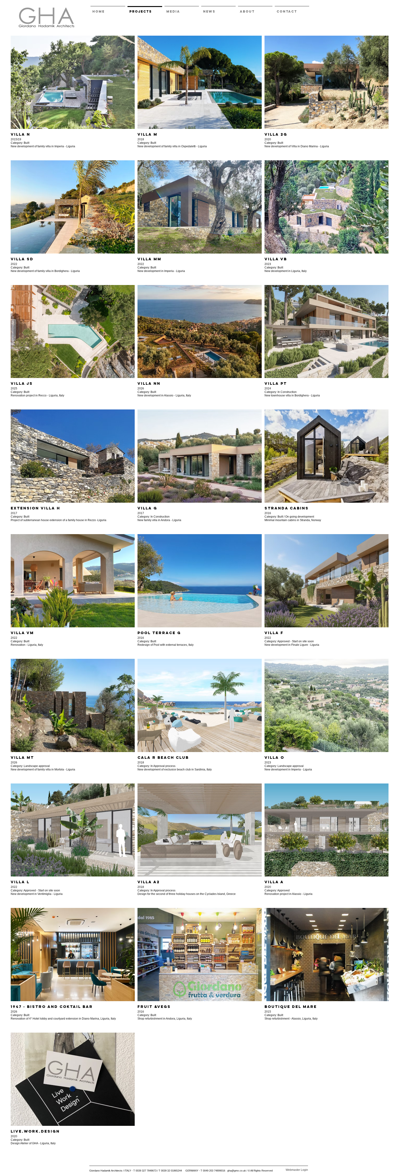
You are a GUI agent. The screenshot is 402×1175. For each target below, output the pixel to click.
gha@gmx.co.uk (236, 1170)
